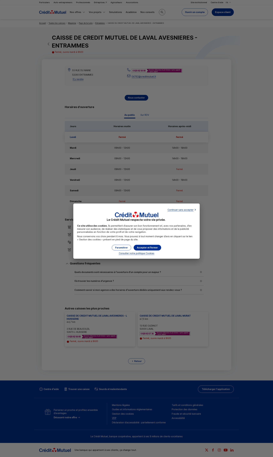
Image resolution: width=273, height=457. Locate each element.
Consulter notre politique (136, 253)
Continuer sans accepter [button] (181, 209)
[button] (147, 247)
